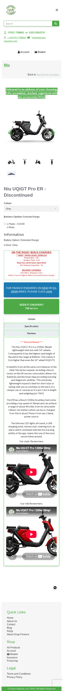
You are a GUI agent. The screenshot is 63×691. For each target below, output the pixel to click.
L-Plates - (15, 225)
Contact (11, 624)
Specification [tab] (31, 326)
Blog (9, 627)
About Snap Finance (18, 634)
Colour (8, 203)
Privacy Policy (14, 677)
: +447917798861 (16, 37)
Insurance (12, 657)
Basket (41, 52)
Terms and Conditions (19, 673)
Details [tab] (31, 318)
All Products (13, 647)
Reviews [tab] (31, 333)
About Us (12, 621)
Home (10, 618)
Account (24, 52)
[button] (9, 140)
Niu (7, 65)
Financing (12, 660)
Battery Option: (13, 216)
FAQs (10, 631)
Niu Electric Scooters (47, 74)
